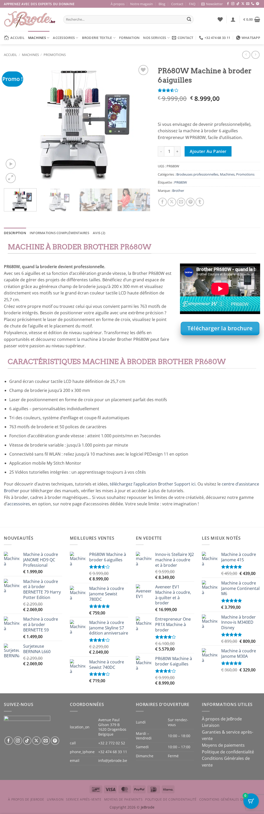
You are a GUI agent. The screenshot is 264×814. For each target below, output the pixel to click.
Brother (178, 190)
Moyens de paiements (223, 745)
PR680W (180, 182)
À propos (118, 4)
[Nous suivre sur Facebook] (227, 4)
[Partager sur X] (172, 202)
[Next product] (246, 55)
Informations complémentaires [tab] (59, 233)
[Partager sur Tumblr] (199, 202)
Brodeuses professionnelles (197, 174)
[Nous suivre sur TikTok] (238, 4)
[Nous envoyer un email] (247, 4)
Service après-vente (84, 799)
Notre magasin (141, 4)
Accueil (17, 37)
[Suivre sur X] (242, 4)
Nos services (154, 37)
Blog (162, 4)
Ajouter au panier (208, 151)
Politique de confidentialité (228, 752)
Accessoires (64, 37)
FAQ (192, 4)
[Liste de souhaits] (220, 19)
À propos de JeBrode (222, 719)
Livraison (210, 725)
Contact (177, 4)
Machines (37, 37)
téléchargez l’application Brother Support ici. (153, 484)
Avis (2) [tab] (99, 233)
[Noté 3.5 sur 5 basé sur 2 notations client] (209, 90)
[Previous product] (255, 55)
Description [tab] (15, 233)
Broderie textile (97, 37)
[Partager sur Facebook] (162, 202)
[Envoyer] (189, 19)
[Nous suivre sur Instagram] (232, 4)
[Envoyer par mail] (181, 202)
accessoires (18, 504)
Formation (129, 37)
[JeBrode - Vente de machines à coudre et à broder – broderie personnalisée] (29, 19)
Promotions (55, 54)
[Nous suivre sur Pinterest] (257, 4)
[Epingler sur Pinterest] (190, 202)
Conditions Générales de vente (227, 799)
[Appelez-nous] (252, 4)
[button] (212, 4)
